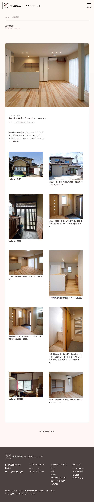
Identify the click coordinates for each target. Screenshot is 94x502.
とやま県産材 (19, 122)
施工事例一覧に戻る (47, 431)
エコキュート (30, 122)
